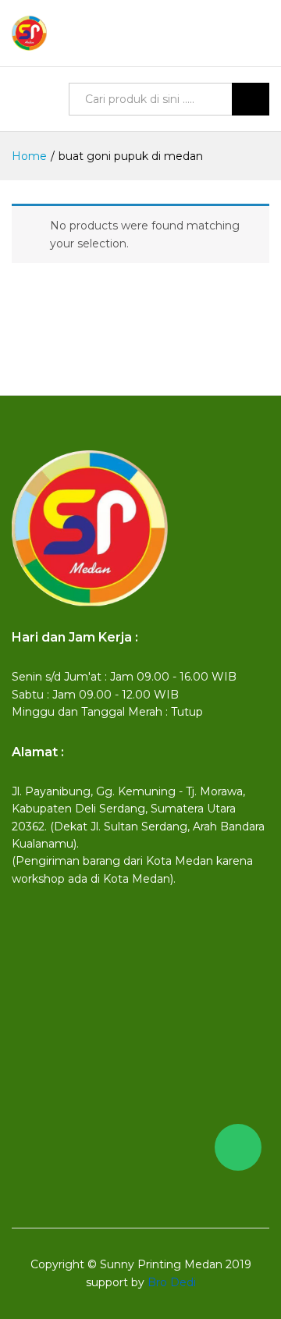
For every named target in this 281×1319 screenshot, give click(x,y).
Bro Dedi (172, 1282)
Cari (250, 99)
